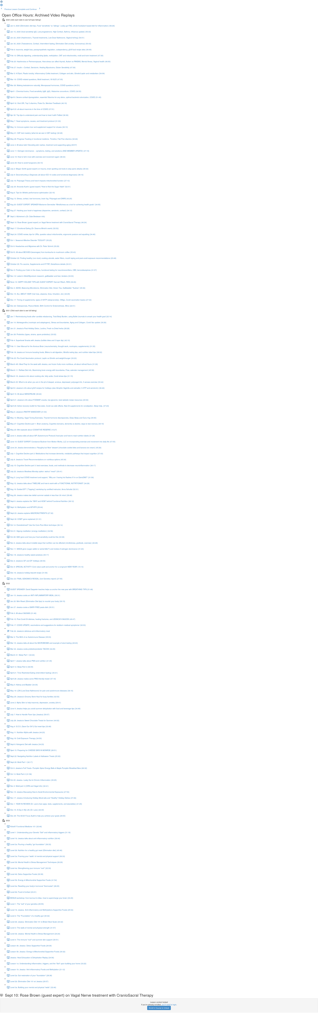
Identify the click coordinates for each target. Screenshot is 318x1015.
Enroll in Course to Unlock (159, 1008)
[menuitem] (1, 5)
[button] (1, 2)
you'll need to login (169, 1004)
